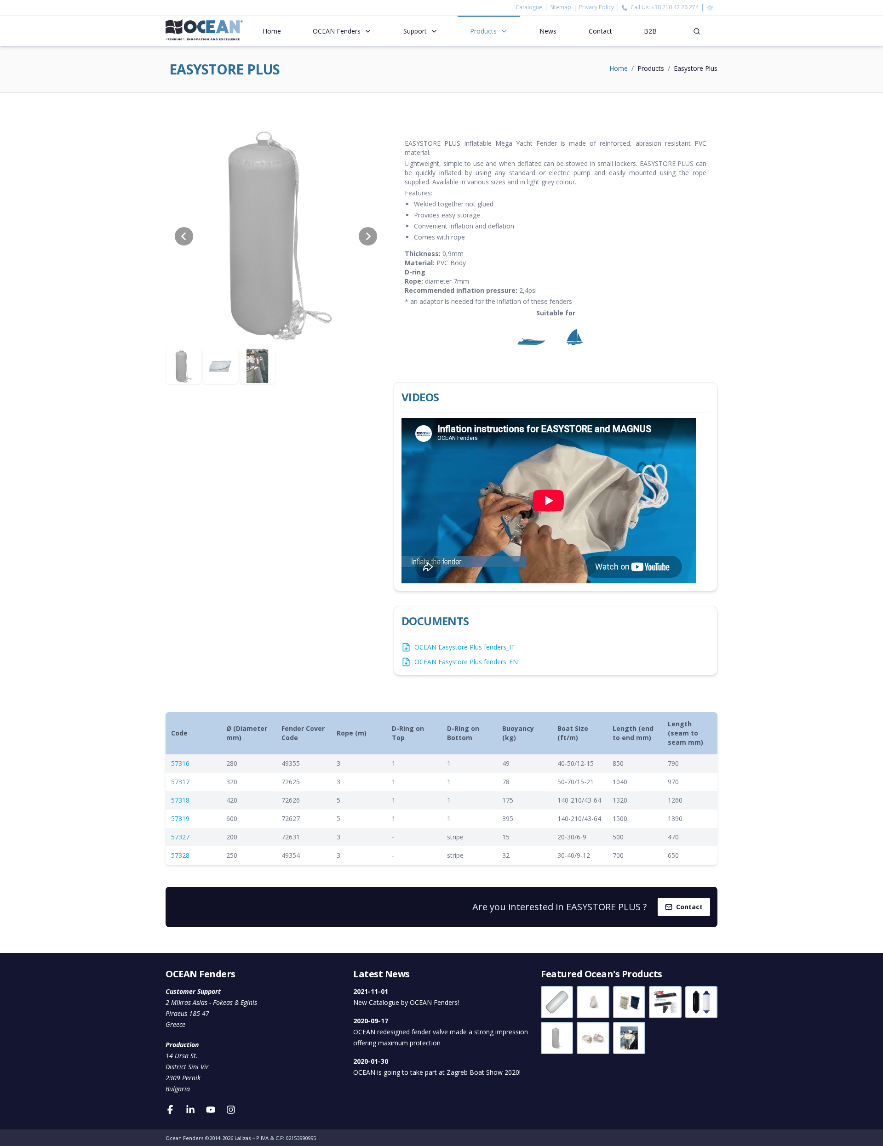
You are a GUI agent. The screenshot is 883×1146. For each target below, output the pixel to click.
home (272, 31)
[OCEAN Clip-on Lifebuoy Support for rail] (593, 1038)
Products (483, 31)
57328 (180, 855)
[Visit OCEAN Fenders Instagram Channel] (230, 1109)
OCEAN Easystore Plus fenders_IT (464, 647)
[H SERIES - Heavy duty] (701, 1002)
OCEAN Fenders (337, 31)
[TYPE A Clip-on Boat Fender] (629, 1038)
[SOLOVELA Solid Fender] (629, 1002)
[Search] (696, 31)
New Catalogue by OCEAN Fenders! (406, 997)
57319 (180, 818)
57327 (180, 836)
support (415, 31)
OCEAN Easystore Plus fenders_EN (466, 661)
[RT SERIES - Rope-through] (557, 1002)
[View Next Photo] (368, 236)
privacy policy (596, 7)
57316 (180, 763)
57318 (180, 800)
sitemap (560, 7)
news (547, 31)
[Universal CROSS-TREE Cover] (593, 1002)
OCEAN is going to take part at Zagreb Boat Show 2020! (437, 1067)
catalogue (531, 7)
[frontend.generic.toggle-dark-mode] (710, 7)
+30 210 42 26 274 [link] (675, 7)
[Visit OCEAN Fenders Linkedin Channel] (190, 1109)
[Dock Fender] (665, 1002)
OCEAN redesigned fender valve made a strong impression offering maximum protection (440, 1031)
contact (600, 31)
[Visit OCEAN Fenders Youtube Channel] (210, 1109)
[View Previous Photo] (184, 236)
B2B (650, 31)
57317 (180, 781)
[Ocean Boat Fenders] (204, 31)
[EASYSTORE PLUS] (557, 1038)
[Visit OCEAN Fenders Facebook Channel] (170, 1109)
